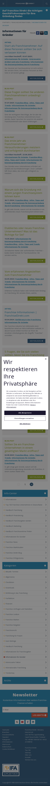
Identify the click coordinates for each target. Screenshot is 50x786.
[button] (25, 418)
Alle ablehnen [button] (25, 424)
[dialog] (25, 393)
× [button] (46, 359)
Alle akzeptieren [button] (25, 413)
